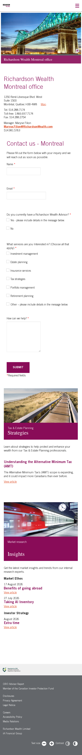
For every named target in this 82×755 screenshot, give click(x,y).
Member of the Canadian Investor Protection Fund (28, 689)
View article (10, 482)
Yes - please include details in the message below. (37, 220)
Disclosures (8, 696)
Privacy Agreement (12, 701)
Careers (6, 713)
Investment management (24, 254)
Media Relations (11, 722)
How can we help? (18, 318)
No (11, 229)
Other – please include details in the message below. (39, 305)
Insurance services (20, 271)
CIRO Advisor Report (13, 684)
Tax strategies (17, 279)
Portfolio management (22, 288)
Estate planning (18, 262)
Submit (18, 367)
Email (11, 189)
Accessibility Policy (12, 717)
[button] (77, 6)
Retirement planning (21, 296)
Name (11, 164)
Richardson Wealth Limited (16, 729)
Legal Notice (9, 705)
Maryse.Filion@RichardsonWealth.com (28, 126)
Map (43, 104)
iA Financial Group (12, 734)
